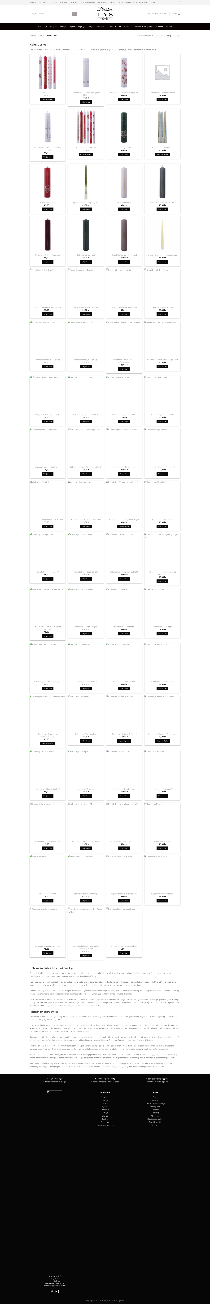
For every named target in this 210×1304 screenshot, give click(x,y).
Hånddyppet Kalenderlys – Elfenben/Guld (124, 360)
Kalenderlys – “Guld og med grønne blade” (86, 93)
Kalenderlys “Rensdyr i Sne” (124, 789)
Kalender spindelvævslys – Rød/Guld (86, 519)
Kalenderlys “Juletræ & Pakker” (124, 734)
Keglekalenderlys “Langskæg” (86, 893)
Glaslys (118, 26)
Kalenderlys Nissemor (47, 893)
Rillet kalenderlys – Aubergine (47, 255)
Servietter (128, 26)
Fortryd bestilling (142, 2)
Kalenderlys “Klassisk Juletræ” (47, 789)
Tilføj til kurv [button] (86, 102)
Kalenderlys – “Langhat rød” (47, 572)
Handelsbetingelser (155, 1118)
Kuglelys (72, 26)
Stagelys (53, 26)
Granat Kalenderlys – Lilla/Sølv (124, 307)
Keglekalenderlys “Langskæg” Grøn (86, 202)
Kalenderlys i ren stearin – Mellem (86, 841)
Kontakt (153, 2)
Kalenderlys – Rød (47, 202)
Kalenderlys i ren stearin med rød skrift (124, 841)
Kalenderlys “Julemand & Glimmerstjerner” (48, 735)
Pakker (169, 26)
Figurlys (81, 26)
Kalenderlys (47, 92)
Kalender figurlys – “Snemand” (162, 467)
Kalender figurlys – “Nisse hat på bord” (85, 467)
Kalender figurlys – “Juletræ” (162, 414)
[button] (176, 13)
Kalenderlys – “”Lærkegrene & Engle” (124, 519)
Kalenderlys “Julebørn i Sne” (162, 681)
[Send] (74, 14)
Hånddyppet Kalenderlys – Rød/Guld (47, 414)
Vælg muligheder (47, 100)
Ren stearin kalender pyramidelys (47, 946)
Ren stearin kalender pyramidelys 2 (124, 946)
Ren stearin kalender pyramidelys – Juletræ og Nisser (85, 947)
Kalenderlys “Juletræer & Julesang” (162, 734)
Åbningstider (102, 2)
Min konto (155, 1115)
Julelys (90, 26)
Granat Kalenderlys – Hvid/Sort (86, 307)
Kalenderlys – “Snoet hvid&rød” (162, 92)
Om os (112, 2)
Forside (33, 35)
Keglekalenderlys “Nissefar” (162, 893)
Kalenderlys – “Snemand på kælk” (124, 572)
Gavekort (160, 26)
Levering (120, 2)
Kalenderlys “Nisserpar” (85, 789)
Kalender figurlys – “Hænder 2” (86, 414)
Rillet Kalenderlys (124, 202)
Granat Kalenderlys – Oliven (162, 307)
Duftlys (110, 26)
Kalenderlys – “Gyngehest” (124, 626)
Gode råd (155, 1109)
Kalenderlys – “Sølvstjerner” (85, 681)
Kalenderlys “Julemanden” (85, 734)
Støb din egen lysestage (87, 2)
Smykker (41, 26)
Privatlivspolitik (155, 1122)
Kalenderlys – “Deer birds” (162, 519)
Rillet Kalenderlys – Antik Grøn (162, 202)
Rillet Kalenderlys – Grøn (86, 255)
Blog (55, 2)
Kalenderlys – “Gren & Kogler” (86, 626)
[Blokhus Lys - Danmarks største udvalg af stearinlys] (105, 14)
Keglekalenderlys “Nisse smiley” (124, 893)
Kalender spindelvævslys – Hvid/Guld (47, 519)
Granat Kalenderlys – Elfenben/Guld (162, 255)
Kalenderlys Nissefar (162, 841)
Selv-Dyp (73, 2)
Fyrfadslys (100, 26)
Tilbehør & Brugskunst (144, 26)
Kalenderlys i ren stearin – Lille (47, 841)
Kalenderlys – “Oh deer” (162, 626)
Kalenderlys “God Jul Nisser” (124, 681)
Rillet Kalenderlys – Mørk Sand (124, 255)
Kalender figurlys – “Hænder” (124, 414)
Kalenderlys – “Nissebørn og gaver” (124, 92)
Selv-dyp (155, 1100)
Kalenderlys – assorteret (86, 147)
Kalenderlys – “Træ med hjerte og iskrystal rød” (162, 573)
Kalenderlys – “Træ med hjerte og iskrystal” (47, 148)
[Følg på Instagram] (57, 1292)
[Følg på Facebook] (179, 2)
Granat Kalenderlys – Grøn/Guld (48, 307)
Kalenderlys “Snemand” (162, 789)
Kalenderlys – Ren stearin (162, 147)
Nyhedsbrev (64, 2)
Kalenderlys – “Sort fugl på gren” (47, 681)
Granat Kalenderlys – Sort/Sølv (86, 359)
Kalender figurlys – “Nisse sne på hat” (124, 467)
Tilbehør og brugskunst (105, 1125)
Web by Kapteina (118, 1300)
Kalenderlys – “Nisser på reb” (86, 572)
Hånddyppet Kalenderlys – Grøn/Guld (162, 359)
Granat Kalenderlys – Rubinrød (47, 359)
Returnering (129, 2)
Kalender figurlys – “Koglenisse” (48, 467)
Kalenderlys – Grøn (124, 147)
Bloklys (63, 26)
